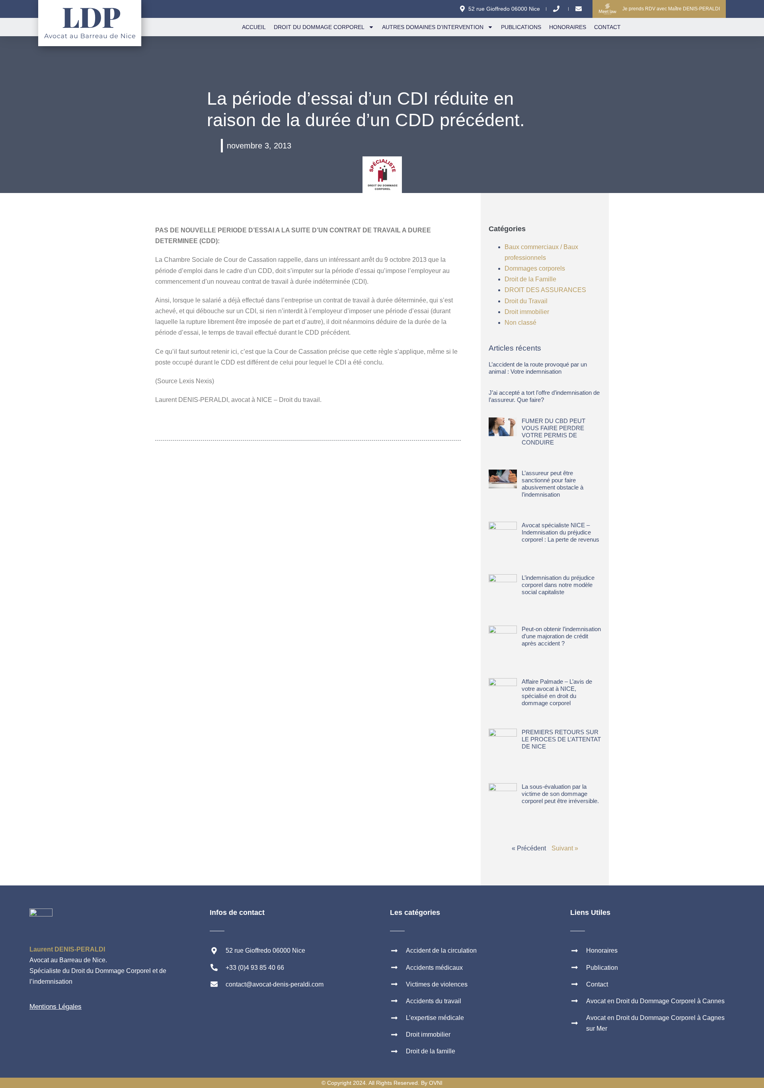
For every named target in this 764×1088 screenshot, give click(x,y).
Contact (607, 27)
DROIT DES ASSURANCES (545, 290)
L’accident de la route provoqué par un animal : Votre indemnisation (538, 368)
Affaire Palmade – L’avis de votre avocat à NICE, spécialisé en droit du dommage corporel (557, 692)
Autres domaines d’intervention (432, 27)
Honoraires (567, 27)
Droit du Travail (526, 301)
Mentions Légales (55, 1006)
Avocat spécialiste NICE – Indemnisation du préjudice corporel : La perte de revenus (560, 532)
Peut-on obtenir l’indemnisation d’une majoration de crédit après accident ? (561, 636)
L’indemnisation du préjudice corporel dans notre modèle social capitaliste (558, 584)
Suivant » (565, 848)
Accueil (254, 27)
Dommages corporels (535, 268)
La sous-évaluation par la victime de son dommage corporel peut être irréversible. (560, 793)
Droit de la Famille (530, 279)
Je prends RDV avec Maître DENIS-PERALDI (671, 9)
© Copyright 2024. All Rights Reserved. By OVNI (382, 1083)
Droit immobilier (527, 311)
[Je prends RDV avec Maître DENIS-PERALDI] (607, 9)
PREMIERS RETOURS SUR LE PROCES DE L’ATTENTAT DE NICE (561, 739)
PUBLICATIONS (521, 27)
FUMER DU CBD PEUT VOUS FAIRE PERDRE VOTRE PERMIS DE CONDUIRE (553, 431)
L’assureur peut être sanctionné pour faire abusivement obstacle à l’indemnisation (552, 484)
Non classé (520, 322)
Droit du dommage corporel (319, 27)
